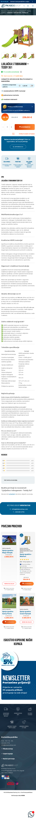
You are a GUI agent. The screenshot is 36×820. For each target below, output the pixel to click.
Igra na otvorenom (20, 11)
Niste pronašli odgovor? (18, 505)
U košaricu (25, 127)
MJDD (23, 795)
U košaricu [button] (27, 583)
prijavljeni (12, 494)
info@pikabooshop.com (20, 509)
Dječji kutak (11, 11)
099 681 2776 (19, 512)
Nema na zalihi (9, 583)
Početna (3, 11)
